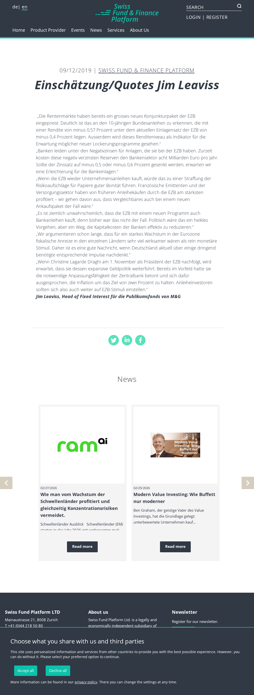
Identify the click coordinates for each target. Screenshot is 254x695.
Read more (82, 546)
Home (18, 30)
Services (116, 30)
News (96, 30)
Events (78, 30)
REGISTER (217, 17)
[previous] (248, 483)
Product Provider (48, 30)
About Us (139, 30)
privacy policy (86, 682)
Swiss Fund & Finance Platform (146, 70)
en (24, 7)
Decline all (58, 670)
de (15, 7)
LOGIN (194, 17)
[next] (6, 483)
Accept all (26, 670)
